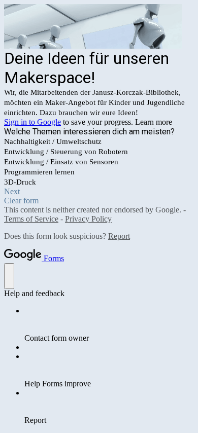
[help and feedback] (9, 276)
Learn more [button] (153, 122)
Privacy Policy (88, 218)
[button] (99, 191)
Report (119, 236)
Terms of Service (31, 218)
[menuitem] (109, 324)
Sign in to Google (32, 122)
